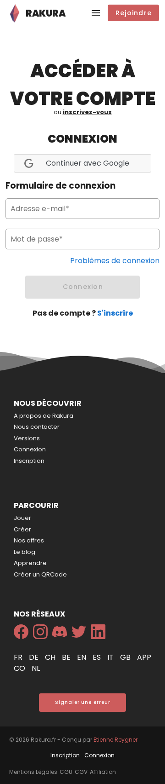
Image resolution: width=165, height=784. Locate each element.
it (111, 657)
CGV (81, 772)
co (20, 668)
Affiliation (103, 772)
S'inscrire (115, 313)
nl (36, 668)
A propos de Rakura (43, 415)
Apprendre (30, 563)
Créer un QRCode (40, 574)
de (34, 657)
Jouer (22, 517)
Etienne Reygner (116, 740)
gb (126, 657)
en (82, 657)
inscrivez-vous (87, 112)
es (98, 657)
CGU (66, 772)
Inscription (29, 460)
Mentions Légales (33, 772)
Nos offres (29, 540)
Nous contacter (37, 426)
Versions (27, 438)
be (67, 657)
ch (51, 657)
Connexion (30, 449)
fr (19, 657)
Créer (22, 529)
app (144, 657)
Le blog (24, 552)
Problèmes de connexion (115, 260)
